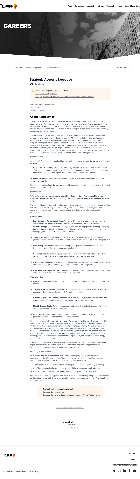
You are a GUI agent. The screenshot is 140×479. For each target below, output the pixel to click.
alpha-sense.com (80, 368)
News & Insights (131, 6)
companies (34, 67)
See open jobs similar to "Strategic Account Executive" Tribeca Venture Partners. (64, 97)
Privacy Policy (34, 472)
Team (70, 6)
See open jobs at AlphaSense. (46, 94)
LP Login (131, 453)
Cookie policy (75, 428)
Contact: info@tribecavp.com (123, 465)
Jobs (133, 460)
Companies (79, 6)
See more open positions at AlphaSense (70, 408)
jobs (17, 67)
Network (100, 6)
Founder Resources (114, 6)
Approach (90, 6)
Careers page (91, 371)
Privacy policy (65, 428)
